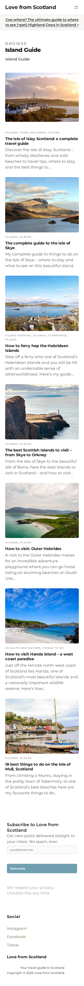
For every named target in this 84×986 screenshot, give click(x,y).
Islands (11, 132)
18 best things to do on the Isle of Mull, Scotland (38, 766)
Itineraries (57, 335)
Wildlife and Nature (22, 647)
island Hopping (18, 335)
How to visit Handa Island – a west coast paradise (39, 656)
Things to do (53, 647)
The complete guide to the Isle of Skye (37, 245)
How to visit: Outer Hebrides (33, 548)
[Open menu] (76, 7)
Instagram (17, 928)
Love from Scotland (30, 7)
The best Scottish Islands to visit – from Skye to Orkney (38, 452)
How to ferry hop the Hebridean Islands (36, 348)
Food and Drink (33, 132)
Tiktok (13, 945)
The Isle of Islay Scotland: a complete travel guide (41, 141)
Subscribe (17, 868)
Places (54, 132)
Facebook (16, 936)
